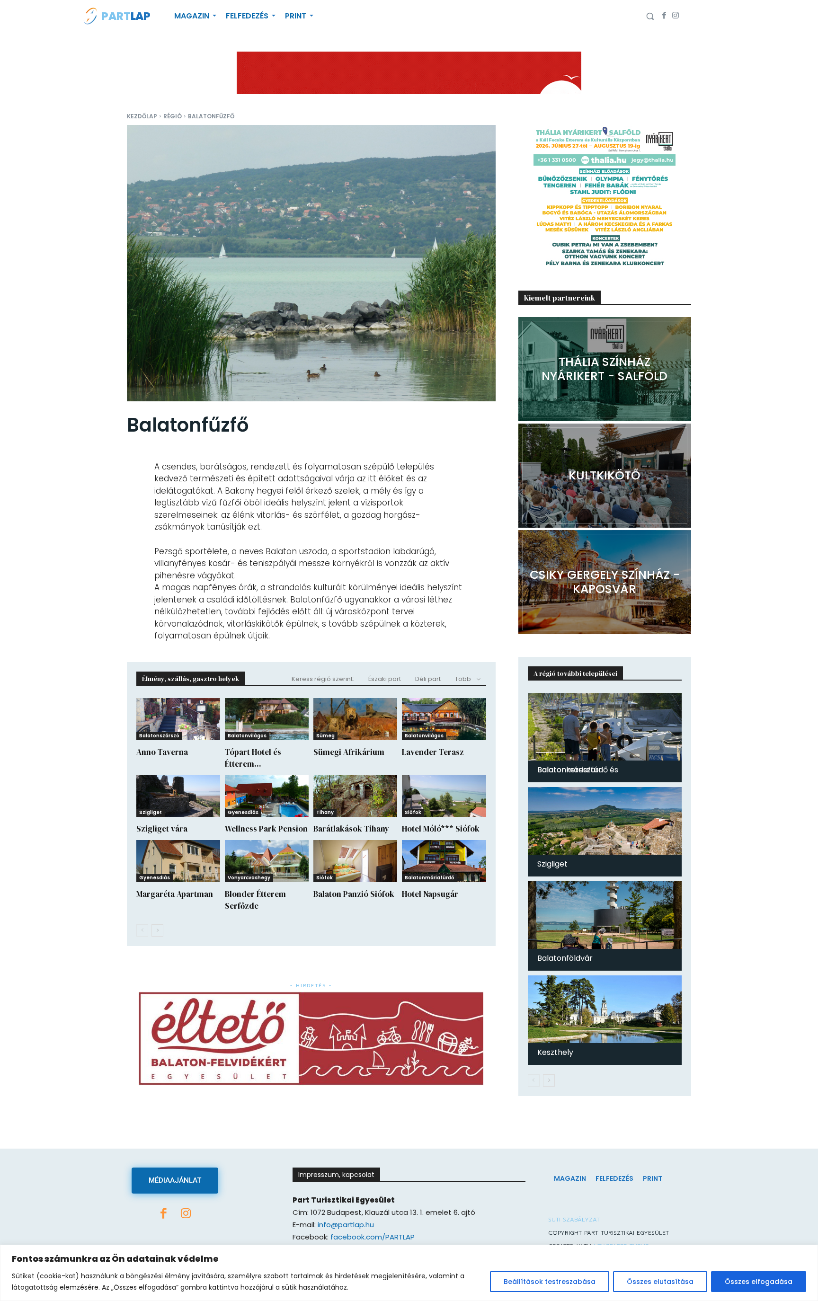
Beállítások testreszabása (550, 1281)
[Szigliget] (605, 821)
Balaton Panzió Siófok (353, 894)
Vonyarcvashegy (249, 877)
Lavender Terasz (433, 752)
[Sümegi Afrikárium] (355, 719)
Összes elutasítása (660, 1281)
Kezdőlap (142, 116)
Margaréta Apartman (174, 894)
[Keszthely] (605, 1009)
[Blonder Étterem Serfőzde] (267, 861)
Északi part (384, 678)
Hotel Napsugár (430, 894)
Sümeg (325, 735)
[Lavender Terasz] (444, 719)
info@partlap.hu (346, 1225)
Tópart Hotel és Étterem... (253, 758)
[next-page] (157, 930)
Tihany (325, 812)
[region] (409, 1273)
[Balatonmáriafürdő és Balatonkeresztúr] (605, 727)
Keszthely (555, 1052)
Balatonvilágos (247, 735)
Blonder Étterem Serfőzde (255, 900)
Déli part (428, 678)
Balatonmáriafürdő (429, 877)
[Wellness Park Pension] (267, 796)
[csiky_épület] (604, 582)
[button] (649, 16)
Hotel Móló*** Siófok (441, 828)
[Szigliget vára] (178, 796)
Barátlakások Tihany (351, 828)
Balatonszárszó (159, 735)
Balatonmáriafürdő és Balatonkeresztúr (577, 769)
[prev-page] (142, 930)
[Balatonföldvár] (605, 915)
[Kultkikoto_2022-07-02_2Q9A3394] (604, 476)
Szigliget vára (161, 828)
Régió (172, 116)
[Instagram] (675, 16)
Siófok (413, 812)
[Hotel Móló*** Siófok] (444, 796)
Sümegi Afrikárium (348, 752)
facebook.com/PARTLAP (372, 1237)
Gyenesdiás (243, 812)
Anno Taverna (162, 752)
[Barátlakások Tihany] (355, 796)
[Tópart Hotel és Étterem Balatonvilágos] (267, 719)
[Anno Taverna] (178, 719)
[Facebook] (664, 16)
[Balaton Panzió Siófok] (355, 861)
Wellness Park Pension (266, 828)
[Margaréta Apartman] (178, 861)
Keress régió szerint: (323, 678)
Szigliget (150, 812)
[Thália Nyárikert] (604, 369)
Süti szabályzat (574, 1219)
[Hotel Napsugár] (444, 861)
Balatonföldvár (565, 958)
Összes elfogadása (758, 1281)
